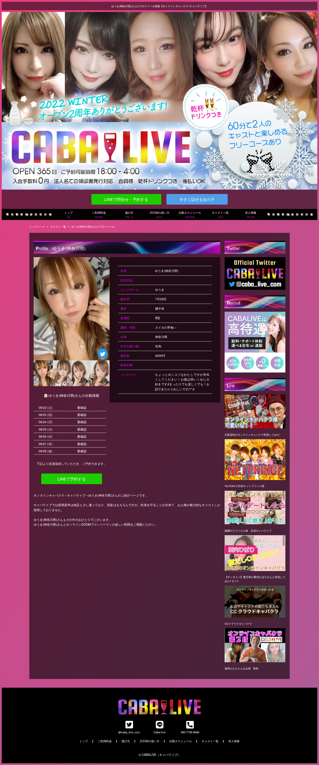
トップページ (37, 226)
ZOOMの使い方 (159, 214)
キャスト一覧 (220, 214)
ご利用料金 (99, 214)
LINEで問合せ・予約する (126, 199)
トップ (68, 214)
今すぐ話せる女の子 (197, 199)
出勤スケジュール (190, 214)
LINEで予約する (72, 479)
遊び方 (129, 214)
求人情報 (250, 214)
